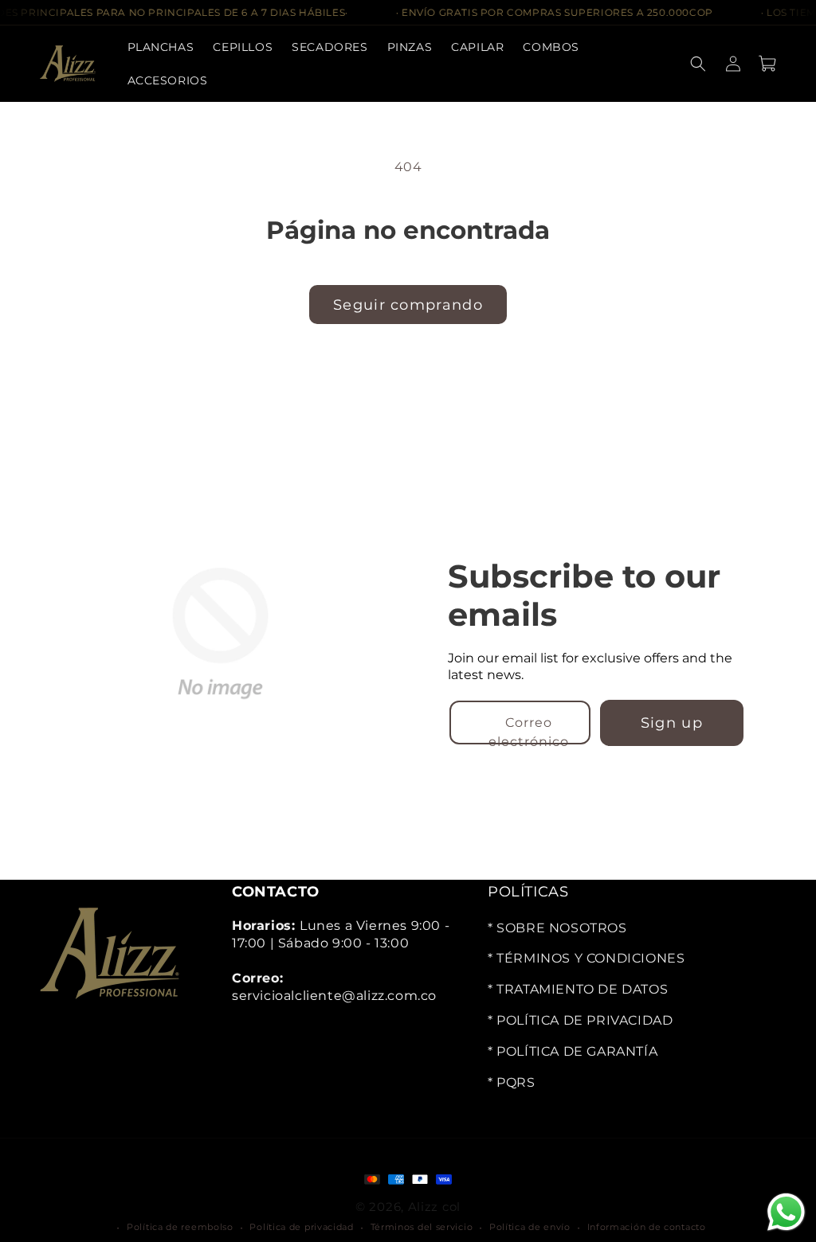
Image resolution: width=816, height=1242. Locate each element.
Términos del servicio (422, 1226)
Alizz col (434, 1205)
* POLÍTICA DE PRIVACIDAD (580, 1020)
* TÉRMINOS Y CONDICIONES (586, 958)
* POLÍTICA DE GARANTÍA (572, 1050)
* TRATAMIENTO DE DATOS (578, 989)
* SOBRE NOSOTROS (557, 927)
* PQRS (512, 1081)
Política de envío (530, 1226)
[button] (329, 47)
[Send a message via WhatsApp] (786, 1212)
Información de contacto (646, 1226)
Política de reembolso (180, 1226)
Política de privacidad (301, 1226)
